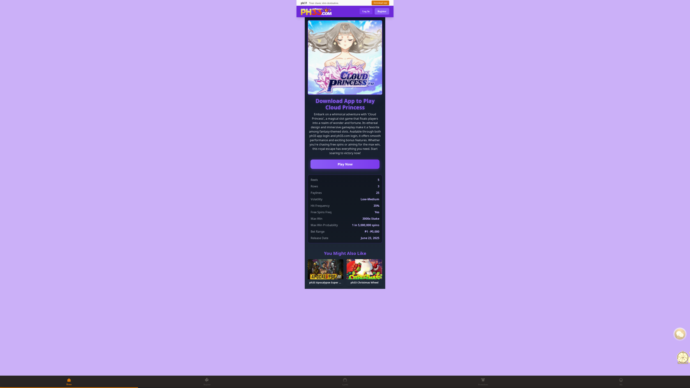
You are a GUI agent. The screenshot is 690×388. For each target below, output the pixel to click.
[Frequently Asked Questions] (680, 334)
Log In (366, 11)
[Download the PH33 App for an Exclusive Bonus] (683, 358)
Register (382, 11)
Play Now (345, 164)
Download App (380, 2)
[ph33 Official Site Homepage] (316, 11)
